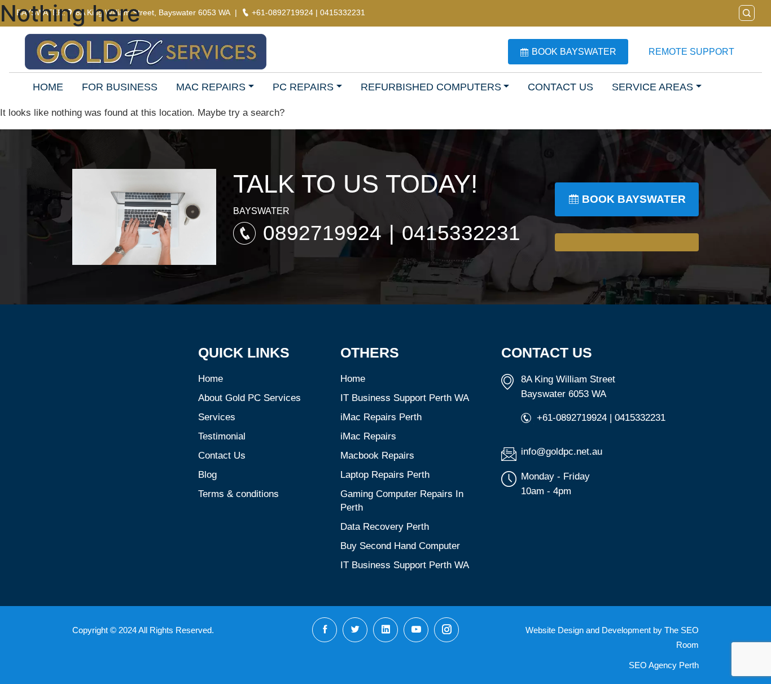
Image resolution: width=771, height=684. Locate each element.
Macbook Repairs (377, 455)
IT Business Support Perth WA (404, 398)
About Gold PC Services (249, 398)
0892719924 (325, 233)
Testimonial (222, 436)
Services (216, 417)
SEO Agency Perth (664, 665)
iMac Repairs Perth (381, 417)
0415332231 (461, 233)
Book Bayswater (574, 51)
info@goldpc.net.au (561, 451)
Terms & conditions (238, 494)
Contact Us (222, 455)
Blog (207, 474)
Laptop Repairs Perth (385, 474)
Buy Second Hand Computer (400, 546)
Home (210, 378)
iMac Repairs (368, 436)
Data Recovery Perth (384, 526)
